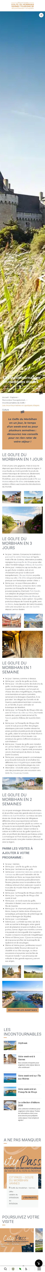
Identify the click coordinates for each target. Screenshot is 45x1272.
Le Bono (9, 604)
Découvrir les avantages (22, 1010)
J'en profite (30, 1197)
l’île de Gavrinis (14, 749)
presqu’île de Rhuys (24, 562)
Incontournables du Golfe (13, 403)
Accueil (5, 397)
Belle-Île (8, 773)
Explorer (14, 397)
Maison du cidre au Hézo (22, 712)
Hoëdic (25, 773)
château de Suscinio (33, 565)
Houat (16, 773)
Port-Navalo (35, 591)
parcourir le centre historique (17, 557)
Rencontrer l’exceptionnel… (14, 400)
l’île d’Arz (19, 481)
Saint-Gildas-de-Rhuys (27, 596)
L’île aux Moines (25, 575)
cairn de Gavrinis (32, 607)
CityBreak (22, 1043)
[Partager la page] (41, 15)
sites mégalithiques (22, 762)
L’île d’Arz (22, 578)
